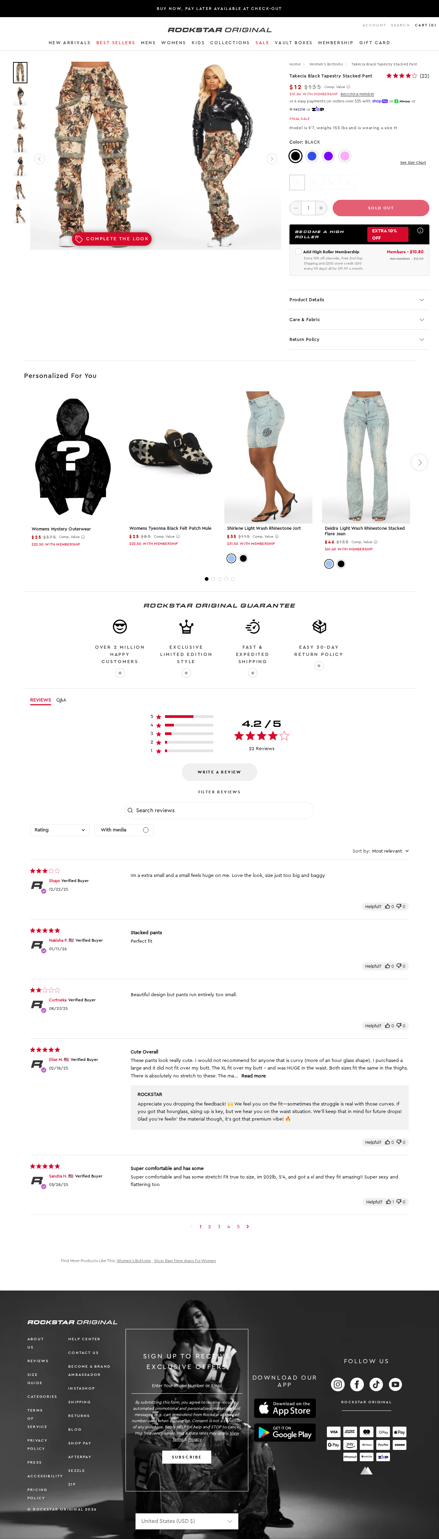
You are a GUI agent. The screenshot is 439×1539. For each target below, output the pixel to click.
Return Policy (304, 339)
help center (84, 1339)
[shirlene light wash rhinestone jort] (268, 457)
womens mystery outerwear (61, 529)
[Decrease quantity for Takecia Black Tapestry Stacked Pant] (295, 208)
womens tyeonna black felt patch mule (170, 528)
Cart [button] (426, 25)
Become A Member (357, 94)
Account (374, 25)
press (34, 1462)
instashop (81, 1388)
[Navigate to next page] (248, 1226)
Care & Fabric (304, 319)
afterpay (80, 1457)
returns (79, 1416)
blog (75, 1429)
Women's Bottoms (326, 64)
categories (42, 1396)
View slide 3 (220, 579)
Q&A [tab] (61, 700)
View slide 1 (207, 579)
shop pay (80, 1443)
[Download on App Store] (285, 1408)
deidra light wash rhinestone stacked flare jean (365, 531)
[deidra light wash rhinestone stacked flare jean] (366, 457)
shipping (79, 1402)
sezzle (76, 1471)
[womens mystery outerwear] (73, 457)
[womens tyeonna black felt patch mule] (171, 457)
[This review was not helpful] (399, 906)
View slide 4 (226, 579)
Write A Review (219, 772)
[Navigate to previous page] (191, 1226)
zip (72, 1484)
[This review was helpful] (387, 906)
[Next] (272, 159)
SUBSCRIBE (187, 1457)
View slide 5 (233, 579)
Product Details (306, 299)
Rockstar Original (366, 1402)
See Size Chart (413, 162)
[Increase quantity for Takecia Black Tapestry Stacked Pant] (321, 208)
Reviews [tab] (40, 700)
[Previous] (39, 159)
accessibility (45, 1476)
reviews (38, 1361)
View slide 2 (213, 579)
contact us (83, 1353)
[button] (70, 44)
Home (294, 64)
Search (400, 25)
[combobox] (60, 830)
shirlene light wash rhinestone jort (264, 528)
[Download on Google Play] (285, 1433)
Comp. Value (334, 87)
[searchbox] (224, 810)
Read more (253, 1076)
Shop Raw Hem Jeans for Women (185, 1261)
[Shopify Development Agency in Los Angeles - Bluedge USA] (366, 1471)
